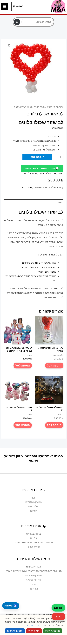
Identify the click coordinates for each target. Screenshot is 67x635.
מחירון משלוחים (33, 502)
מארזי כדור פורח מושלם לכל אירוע (38, 267)
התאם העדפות (15, 630)
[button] (9, 46)
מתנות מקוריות (33, 533)
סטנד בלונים (39, 107)
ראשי (33, 497)
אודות (33, 584)
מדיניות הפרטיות (34, 625)
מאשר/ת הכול (52, 630)
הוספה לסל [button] (54, 365)
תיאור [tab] (60, 202)
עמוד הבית (58, 107)
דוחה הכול (34, 630)
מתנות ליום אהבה (47, 173)
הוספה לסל (37, 157)
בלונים (49, 107)
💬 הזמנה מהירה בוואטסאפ (42, 168)
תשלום (33, 510)
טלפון (58, 616)
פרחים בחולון (33, 546)
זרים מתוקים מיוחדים (32, 262)
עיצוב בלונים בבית (27, 276)
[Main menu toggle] (4, 6)
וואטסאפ (58, 607)
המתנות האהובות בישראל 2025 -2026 (33, 542)
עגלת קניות (33, 506)
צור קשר (33, 588)
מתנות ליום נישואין (46, 271)
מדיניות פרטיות (33, 579)
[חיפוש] (17, 22)
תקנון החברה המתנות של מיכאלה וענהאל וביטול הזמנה (34, 571)
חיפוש (33, 16)
